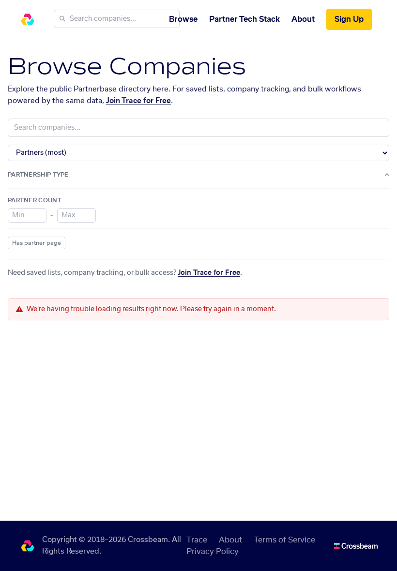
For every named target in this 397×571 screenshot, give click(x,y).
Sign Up (349, 19)
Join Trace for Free (138, 101)
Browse (183, 19)
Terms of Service (284, 540)
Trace (196, 540)
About (303, 19)
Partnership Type (38, 175)
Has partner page (36, 243)
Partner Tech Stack (244, 19)
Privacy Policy (212, 552)
